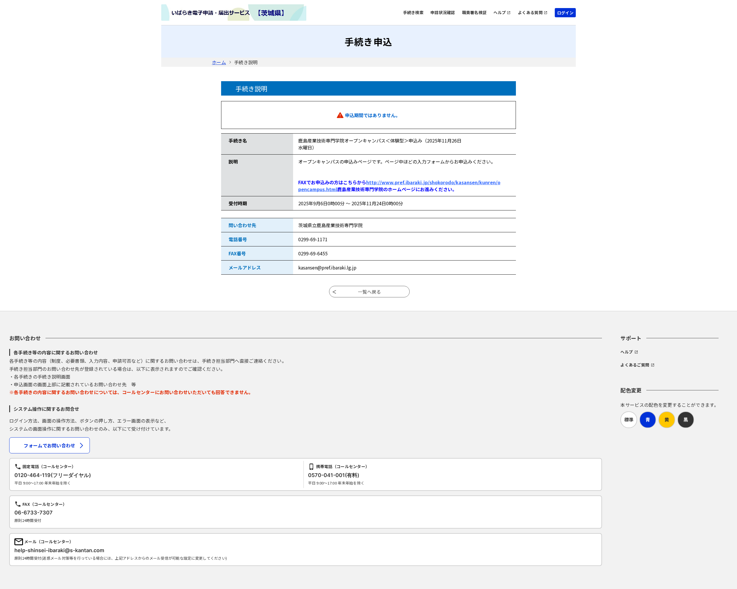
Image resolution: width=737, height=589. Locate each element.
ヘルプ (499, 12)
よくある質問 (530, 12)
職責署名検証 (474, 12)
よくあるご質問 (634, 365)
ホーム (219, 62)
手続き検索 (413, 12)
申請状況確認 (442, 12)
